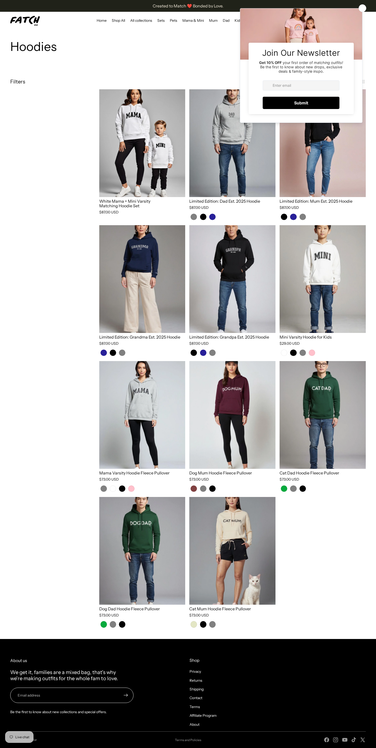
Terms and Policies (188, 740)
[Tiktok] (354, 740)
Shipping (197, 689)
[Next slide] (177, 143)
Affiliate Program (203, 715)
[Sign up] (125, 695)
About (195, 724)
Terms (195, 706)
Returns (196, 680)
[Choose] (177, 189)
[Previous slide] (107, 143)
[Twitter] (363, 740)
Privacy (195, 671)
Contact (196, 698)
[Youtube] (345, 740)
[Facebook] (327, 740)
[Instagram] (336, 740)
